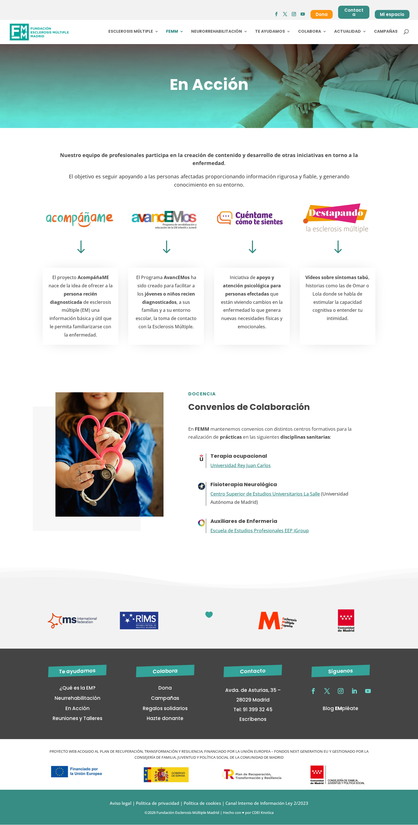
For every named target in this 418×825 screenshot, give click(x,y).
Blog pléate (340, 708)
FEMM (172, 31)
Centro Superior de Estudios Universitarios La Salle (265, 494)
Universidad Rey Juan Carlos (240, 465)
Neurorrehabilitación (216, 31)
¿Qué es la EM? (77, 687)
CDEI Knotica (263, 812)
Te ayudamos (270, 31)
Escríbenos (252, 719)
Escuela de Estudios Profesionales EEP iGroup (259, 530)
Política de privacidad (157, 803)
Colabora (309, 31)
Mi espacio (392, 14)
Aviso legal (120, 803)
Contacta (353, 12)
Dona (322, 14)
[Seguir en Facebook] (313, 691)
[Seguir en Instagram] (340, 691)
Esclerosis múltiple (130, 31)
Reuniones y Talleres (77, 718)
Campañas (386, 31)
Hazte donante (165, 718)
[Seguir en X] (327, 691)
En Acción (77, 708)
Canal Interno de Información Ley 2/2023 (266, 803)
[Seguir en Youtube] (368, 691)
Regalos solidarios (165, 708)
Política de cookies (202, 803)
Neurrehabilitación (77, 698)
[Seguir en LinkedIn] (354, 691)
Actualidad (347, 31)
